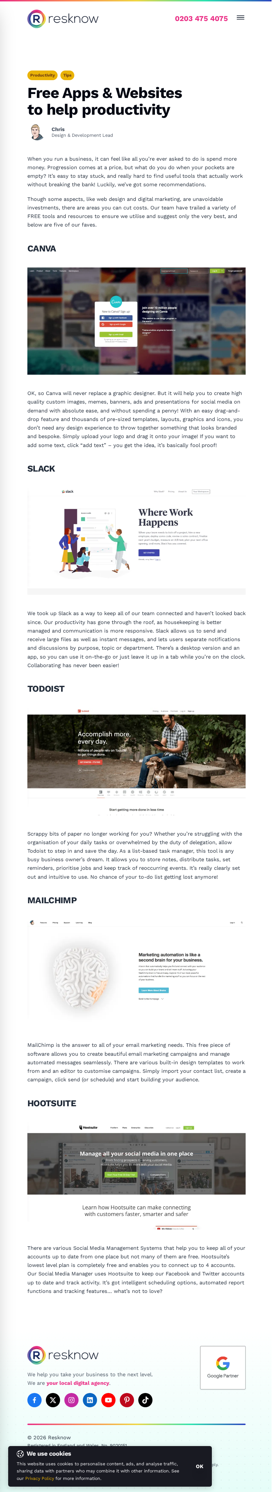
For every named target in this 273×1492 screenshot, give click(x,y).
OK (199, 1466)
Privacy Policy (39, 1478)
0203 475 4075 (201, 18)
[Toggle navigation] (240, 17)
